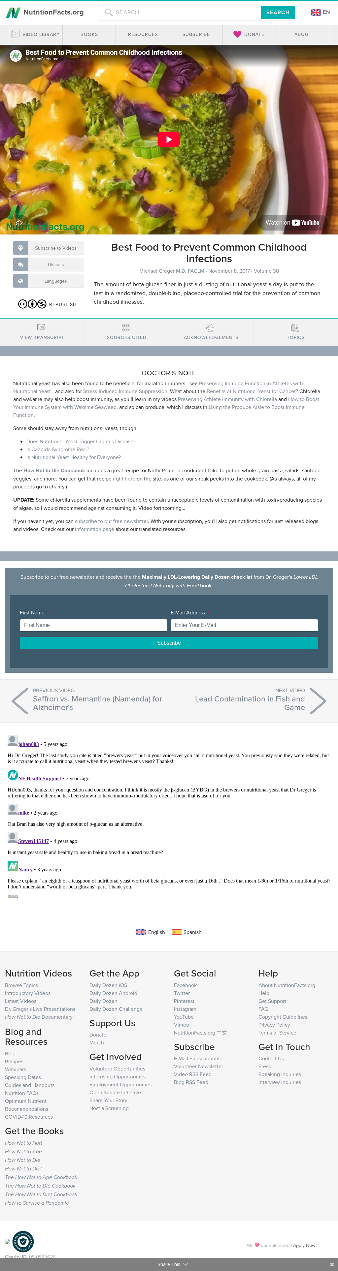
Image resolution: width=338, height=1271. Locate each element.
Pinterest (184, 1001)
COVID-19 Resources (29, 1116)
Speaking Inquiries (279, 1074)
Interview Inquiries (279, 1082)
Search (278, 12)
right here (124, 478)
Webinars (15, 1069)
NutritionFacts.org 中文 (200, 1032)
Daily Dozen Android (113, 993)
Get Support (272, 1001)
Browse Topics (21, 985)
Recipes (14, 1061)
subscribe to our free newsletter (111, 521)
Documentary (39, 1016)
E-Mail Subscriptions (197, 1058)
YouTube (184, 1016)
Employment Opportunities (120, 1084)
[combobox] (179, 12)
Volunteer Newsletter (198, 1066)
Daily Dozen (103, 1001)
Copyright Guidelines (282, 1016)
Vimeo (181, 1024)
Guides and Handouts (29, 1085)
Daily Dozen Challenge (116, 1008)
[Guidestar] (7, 1240)
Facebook (185, 985)
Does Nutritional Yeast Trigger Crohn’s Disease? (80, 441)
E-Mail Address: (190, 612)
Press (264, 1066)
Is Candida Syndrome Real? (57, 449)
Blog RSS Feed (191, 1082)
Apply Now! (305, 1245)
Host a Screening (109, 1108)
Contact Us (271, 1058)
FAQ (263, 1008)
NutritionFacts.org (52, 12)
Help (263, 993)
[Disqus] (169, 815)
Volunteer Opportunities (117, 1068)
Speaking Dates (23, 1077)
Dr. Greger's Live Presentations (40, 1008)
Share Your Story (108, 1100)
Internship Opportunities (117, 1076)
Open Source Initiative (115, 1092)
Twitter (182, 993)
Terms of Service (277, 1032)
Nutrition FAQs (22, 1093)
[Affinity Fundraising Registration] (23, 1240)
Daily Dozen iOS (108, 985)
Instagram (185, 1008)
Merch (96, 1042)
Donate (97, 1034)
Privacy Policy (274, 1024)
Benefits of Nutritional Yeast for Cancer (251, 391)
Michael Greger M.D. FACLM (172, 270)
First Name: (34, 612)
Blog (10, 1053)
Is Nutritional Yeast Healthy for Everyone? (73, 457)
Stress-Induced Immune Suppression (125, 391)
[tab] (42, 332)
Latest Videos (20, 1001)
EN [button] (325, 12)
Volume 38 (266, 270)
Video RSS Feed (193, 1074)
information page (94, 529)
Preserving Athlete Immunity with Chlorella (227, 399)
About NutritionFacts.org (286, 985)
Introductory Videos (28, 993)
